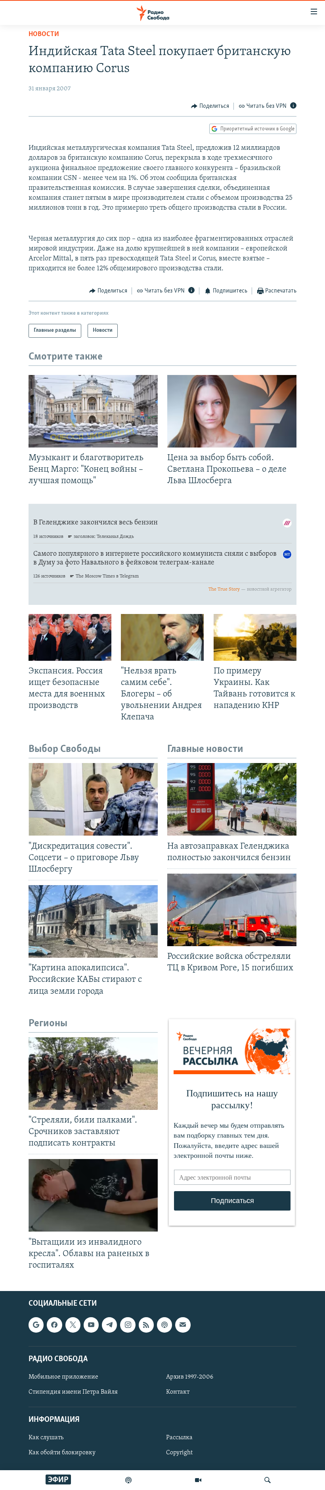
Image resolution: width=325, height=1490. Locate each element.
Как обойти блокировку (62, 1453)
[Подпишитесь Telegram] (109, 1324)
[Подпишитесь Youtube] (91, 1324)
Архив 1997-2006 (189, 1377)
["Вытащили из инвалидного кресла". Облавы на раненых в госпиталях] (93, 1195)
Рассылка (179, 1438)
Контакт (177, 1392)
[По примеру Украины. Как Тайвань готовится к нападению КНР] (255, 637)
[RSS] (146, 1324)
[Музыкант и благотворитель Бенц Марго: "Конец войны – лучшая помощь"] (93, 411)
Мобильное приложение (63, 1377)
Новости (44, 34)
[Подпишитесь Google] (36, 1324)
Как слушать (46, 1438)
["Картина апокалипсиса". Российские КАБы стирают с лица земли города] (93, 921)
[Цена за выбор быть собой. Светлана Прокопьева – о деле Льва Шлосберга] (231, 411)
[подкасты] (128, 1480)
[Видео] (198, 1480)
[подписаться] (182, 1324)
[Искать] (267, 1480)
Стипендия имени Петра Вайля (73, 1392)
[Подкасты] (164, 1324)
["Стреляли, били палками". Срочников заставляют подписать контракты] (93, 1073)
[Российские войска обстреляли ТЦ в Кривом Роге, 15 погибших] (231, 910)
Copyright (179, 1453)
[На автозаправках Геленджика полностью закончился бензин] (231, 799)
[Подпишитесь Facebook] (54, 1324)
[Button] (210, 106)
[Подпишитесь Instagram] (127, 1324)
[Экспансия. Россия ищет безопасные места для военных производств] (70, 637)
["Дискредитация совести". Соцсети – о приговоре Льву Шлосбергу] (93, 799)
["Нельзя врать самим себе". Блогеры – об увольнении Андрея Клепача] (162, 637)
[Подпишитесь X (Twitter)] (72, 1324)
